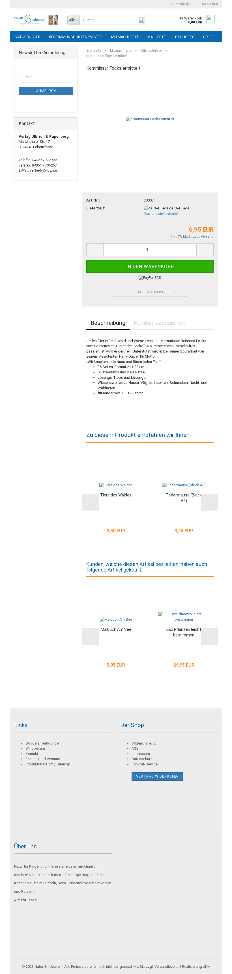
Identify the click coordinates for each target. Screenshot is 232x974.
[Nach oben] (216, 965)
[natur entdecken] (36, 19)
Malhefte (156, 37)
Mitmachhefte (125, 37)
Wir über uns (35, 748)
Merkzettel (209, 4)
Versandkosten (166, 966)
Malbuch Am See (116, 629)
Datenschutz (142, 759)
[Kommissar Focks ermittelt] (150, 119)
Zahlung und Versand (42, 759)
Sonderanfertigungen (43, 743)
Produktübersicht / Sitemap (47, 764)
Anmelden (46, 91)
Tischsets (184, 37)
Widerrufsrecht (144, 743)
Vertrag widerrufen (157, 776)
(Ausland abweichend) (161, 214)
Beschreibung (108, 322)
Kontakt (31, 754)
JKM (206, 966)
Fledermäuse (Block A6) (184, 498)
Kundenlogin (180, 4)
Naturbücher (27, 37)
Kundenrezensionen (159, 322)
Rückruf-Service (145, 764)
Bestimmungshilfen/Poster (76, 37)
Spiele (208, 37)
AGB (135, 748)
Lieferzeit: (95, 208)
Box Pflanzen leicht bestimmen (183, 632)
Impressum (141, 754)
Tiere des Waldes (116, 495)
